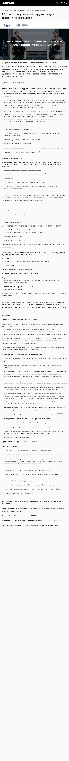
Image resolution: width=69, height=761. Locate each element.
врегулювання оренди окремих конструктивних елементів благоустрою (29, 174)
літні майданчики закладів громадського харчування (22, 170)
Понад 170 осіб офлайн (12, 261)
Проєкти (5, 10)
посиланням (28, 269)
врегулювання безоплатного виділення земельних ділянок (24, 182)
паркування (8, 178)
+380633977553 (47, 521)
